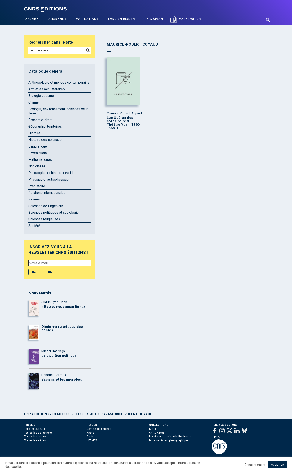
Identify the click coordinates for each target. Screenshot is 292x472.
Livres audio (37, 153)
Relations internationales (46, 193)
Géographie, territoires (45, 126)
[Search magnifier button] (268, 20)
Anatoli (91, 432)
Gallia (90, 436)
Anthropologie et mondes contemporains (58, 82)
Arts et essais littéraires (46, 89)
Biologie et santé (41, 96)
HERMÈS (92, 440)
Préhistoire (36, 186)
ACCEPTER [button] (277, 464)
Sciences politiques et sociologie (53, 212)
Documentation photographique (168, 440)
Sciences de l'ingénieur (45, 206)
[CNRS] (219, 453)
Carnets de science (99, 428)
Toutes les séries (35, 440)
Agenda (32, 19)
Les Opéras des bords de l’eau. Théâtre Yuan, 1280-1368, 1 (124, 123)
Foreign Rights (121, 19)
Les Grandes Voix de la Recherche (170, 436)
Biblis (152, 428)
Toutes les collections (38, 432)
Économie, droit (40, 120)
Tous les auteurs (89, 414)
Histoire (34, 133)
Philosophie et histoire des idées (53, 173)
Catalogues (190, 19)
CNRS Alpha (156, 432)
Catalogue (61, 414)
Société (34, 226)
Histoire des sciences (45, 140)
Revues (34, 199)
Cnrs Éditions (36, 414)
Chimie (33, 102)
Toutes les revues (35, 436)
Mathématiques (40, 160)
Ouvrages (57, 19)
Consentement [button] (255, 465)
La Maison (154, 19)
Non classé (36, 166)
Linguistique (37, 146)
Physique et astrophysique (48, 179)
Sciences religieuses (44, 219)
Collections (87, 19)
